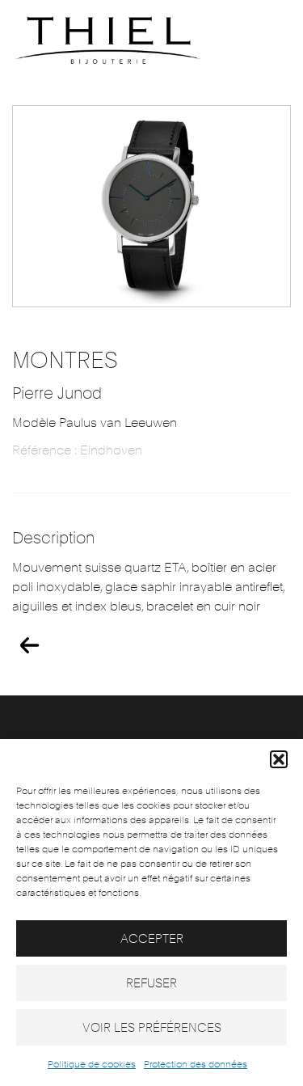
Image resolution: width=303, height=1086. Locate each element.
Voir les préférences (151, 1028)
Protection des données (195, 1064)
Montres (65, 360)
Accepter (151, 939)
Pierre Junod (57, 393)
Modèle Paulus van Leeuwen (94, 422)
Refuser (151, 983)
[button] (279, 759)
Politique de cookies (92, 1064)
